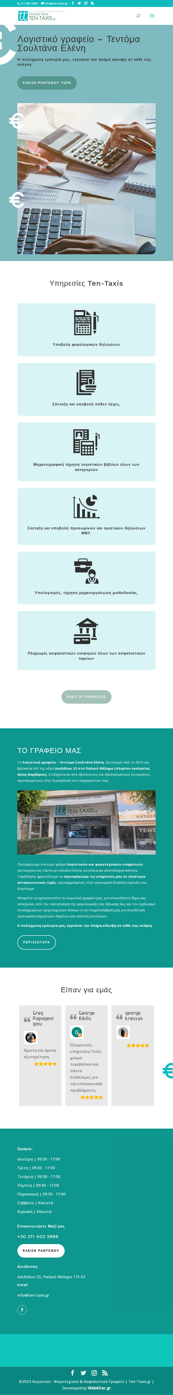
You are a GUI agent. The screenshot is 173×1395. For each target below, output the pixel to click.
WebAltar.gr (99, 1388)
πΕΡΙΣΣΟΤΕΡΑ (36, 942)
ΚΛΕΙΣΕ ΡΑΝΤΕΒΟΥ (41, 1250)
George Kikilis (87, 1015)
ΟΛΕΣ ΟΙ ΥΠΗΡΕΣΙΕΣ (86, 697)
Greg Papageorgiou (43, 1018)
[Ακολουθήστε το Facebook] (22, 1309)
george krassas (134, 1015)
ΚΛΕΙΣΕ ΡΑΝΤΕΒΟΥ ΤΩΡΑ (47, 83)
